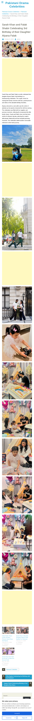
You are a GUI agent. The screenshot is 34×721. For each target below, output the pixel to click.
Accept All (17, 713)
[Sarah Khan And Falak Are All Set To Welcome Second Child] (8, 651)
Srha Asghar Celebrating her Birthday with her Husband (18, 676)
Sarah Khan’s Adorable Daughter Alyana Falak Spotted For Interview (22, 637)
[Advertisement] (17, 75)
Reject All (24, 717)
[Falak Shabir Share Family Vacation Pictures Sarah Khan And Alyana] (8, 630)
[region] (17, 710)
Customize (8, 717)
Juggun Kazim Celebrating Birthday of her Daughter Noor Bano (15, 684)
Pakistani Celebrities (11, 669)
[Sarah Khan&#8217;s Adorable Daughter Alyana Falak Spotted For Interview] (22, 630)
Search (5, 695)
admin (18, 39)
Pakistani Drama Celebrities (11, 11)
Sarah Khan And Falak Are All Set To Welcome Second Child (8, 658)
